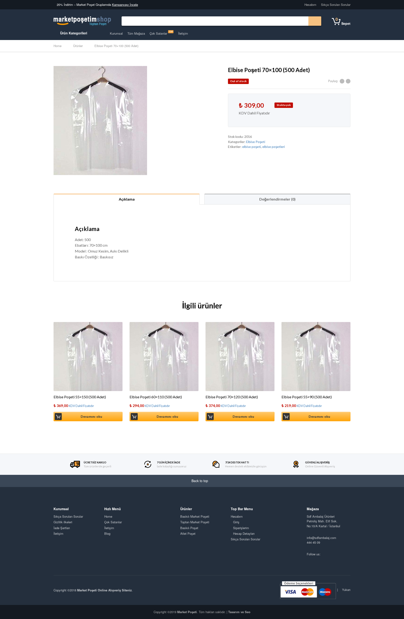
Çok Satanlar (161, 33)
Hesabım (310, 4)
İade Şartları (62, 528)
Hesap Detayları (244, 533)
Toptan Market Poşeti (194, 522)
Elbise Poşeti (255, 142)
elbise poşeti (251, 147)
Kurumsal (116, 33)
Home (57, 46)
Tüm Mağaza (136, 33)
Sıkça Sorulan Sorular (335, 4)
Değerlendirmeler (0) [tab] (277, 199)
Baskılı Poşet (189, 528)
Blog (107, 533)
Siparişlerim (241, 528)
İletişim (183, 33)
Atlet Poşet (187, 533)
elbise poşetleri (273, 147)
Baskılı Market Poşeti (194, 516)
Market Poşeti (187, 612)
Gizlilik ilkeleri (63, 522)
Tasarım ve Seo (239, 612)
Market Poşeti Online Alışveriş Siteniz (104, 590)
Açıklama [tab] (127, 199)
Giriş (236, 522)
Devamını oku (91, 416)
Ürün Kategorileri (73, 33)
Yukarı (345, 589)
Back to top (200, 480)
